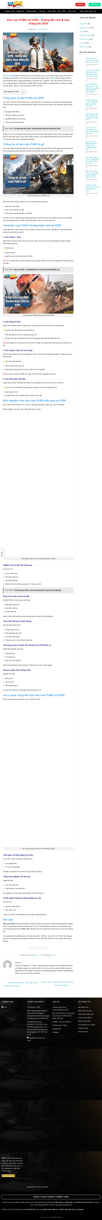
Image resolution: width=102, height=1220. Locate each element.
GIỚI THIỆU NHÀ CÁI (88, 11)
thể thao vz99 (38, 17)
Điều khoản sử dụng (85, 1011)
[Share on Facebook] (31, 948)
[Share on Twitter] (34, 948)
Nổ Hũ (82, 31)
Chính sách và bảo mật (85, 1014)
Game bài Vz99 (85, 28)
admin (46, 29)
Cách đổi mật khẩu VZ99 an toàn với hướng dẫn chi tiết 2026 (92, 117)
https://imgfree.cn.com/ (60, 1010)
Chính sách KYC (83, 1032)
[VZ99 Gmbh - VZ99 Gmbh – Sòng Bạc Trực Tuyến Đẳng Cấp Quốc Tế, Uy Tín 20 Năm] (13, 4)
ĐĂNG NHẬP (31, 11)
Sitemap (55, 1032)
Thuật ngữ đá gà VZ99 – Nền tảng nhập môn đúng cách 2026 (92, 103)
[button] (2, 553)
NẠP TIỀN (52, 11)
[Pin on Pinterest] (42, 948)
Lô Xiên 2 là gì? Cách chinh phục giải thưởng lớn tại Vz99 (92, 188)
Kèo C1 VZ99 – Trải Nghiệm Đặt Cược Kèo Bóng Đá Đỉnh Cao (92, 130)
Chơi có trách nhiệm (84, 1018)
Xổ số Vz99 (84, 47)
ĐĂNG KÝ (20, 11)
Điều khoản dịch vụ (50, 1209)
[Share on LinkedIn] (45, 948)
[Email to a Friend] (38, 948)
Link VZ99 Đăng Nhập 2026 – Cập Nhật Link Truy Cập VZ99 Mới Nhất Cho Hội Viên (92, 88)
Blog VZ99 (83, 24)
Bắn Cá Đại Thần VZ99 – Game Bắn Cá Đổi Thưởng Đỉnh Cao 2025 (92, 174)
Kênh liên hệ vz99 (84, 1021)
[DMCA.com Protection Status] (8, 1176)
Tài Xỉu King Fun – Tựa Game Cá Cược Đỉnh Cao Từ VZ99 (92, 60)
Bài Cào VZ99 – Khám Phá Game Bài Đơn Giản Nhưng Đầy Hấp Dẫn (91, 145)
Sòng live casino (85, 35)
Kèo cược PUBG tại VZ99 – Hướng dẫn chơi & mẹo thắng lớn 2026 (92, 160)
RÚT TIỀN (62, 11)
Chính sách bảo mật (67, 1209)
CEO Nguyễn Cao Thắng (86, 1025)
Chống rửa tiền (83, 1028)
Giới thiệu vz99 (83, 1007)
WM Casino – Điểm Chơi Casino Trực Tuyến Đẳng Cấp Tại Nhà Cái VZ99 (92, 73)
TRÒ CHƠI (72, 11)
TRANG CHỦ (9, 11)
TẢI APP (42, 11)
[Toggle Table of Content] (22, 92)
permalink (54, 955)
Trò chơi (82, 43)
